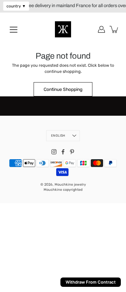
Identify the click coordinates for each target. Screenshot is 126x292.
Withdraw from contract (91, 282)
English (58, 136)
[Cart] (114, 29)
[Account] (101, 29)
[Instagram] (54, 151)
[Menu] (13, 29)
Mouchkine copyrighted (63, 190)
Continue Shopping (63, 89)
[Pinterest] (72, 151)
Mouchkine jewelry (70, 184)
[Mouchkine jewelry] (63, 29)
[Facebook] (63, 151)
